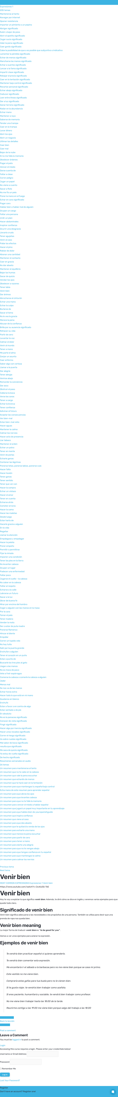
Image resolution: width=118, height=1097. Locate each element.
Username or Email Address (13, 1054)
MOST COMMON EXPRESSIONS (26, 2)
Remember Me (8, 1068)
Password (4, 1062)
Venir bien (48, 883)
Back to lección (7, 1021)
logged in (16, 1039)
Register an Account (10, 1095)
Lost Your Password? (10, 1080)
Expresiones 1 (36, 883)
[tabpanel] (59, 948)
